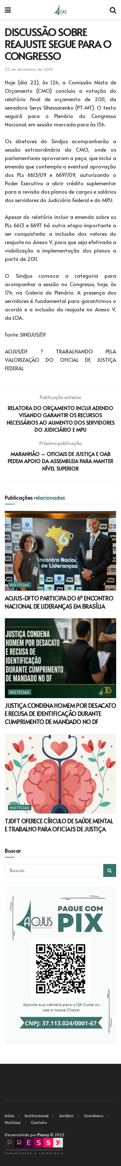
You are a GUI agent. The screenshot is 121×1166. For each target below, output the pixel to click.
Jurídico (66, 1115)
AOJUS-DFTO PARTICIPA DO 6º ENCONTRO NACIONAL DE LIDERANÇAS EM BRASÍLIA (59, 602)
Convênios (93, 1115)
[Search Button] (109, 870)
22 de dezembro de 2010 (29, 69)
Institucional (36, 1115)
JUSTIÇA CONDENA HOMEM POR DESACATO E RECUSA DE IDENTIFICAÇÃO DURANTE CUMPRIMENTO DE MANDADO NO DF (60, 713)
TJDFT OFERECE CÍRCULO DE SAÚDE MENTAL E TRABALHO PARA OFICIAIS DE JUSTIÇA (59, 825)
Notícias (19, 584)
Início (10, 1115)
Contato (39, 1122)
